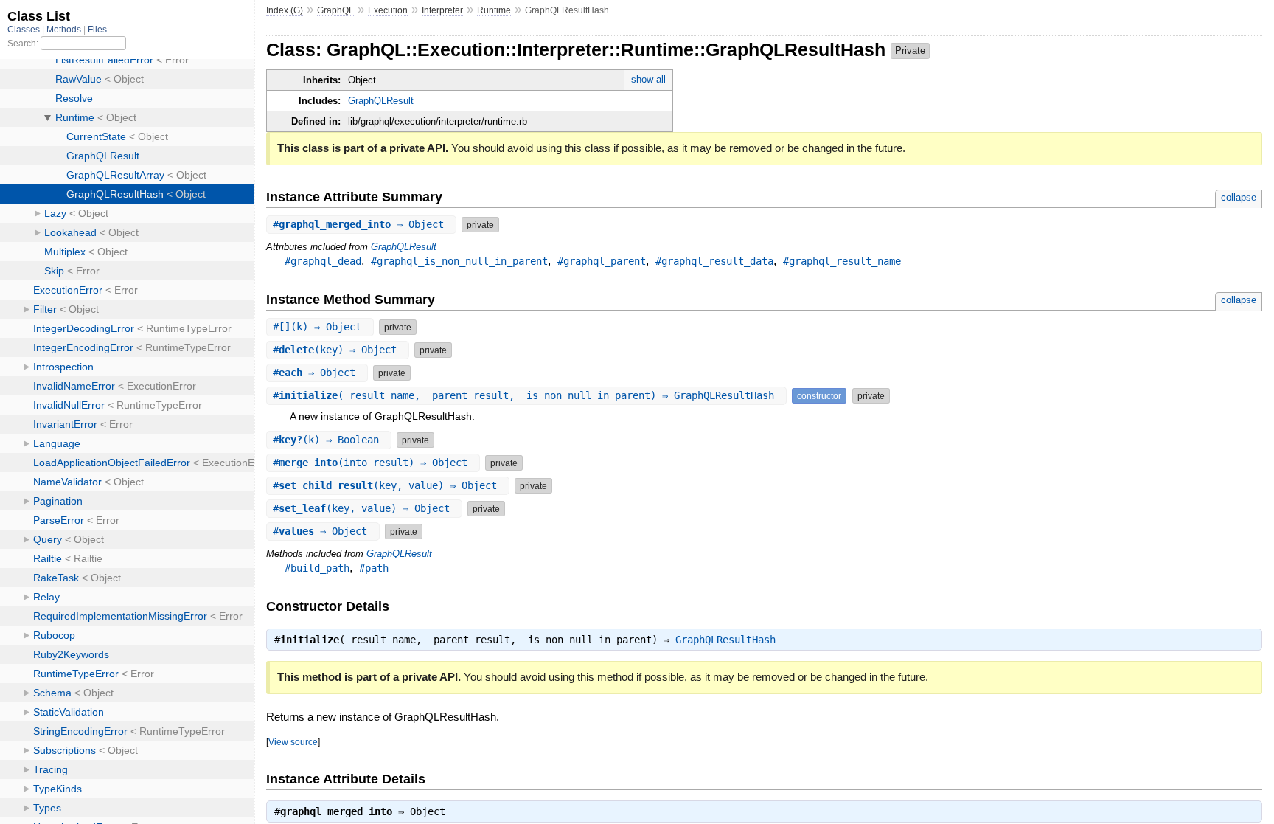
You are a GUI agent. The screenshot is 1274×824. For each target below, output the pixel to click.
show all (648, 79)
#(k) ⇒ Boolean (329, 440)
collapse (1238, 197)
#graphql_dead (323, 261)
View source (293, 742)
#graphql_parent (601, 261)
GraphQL (335, 10)
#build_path (317, 568)
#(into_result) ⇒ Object (373, 462)
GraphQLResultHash (725, 639)
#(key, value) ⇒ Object (388, 485)
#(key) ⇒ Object (338, 350)
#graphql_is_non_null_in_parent (459, 261)
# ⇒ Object (361, 224)
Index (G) (284, 10)
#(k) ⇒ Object (320, 327)
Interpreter (442, 10)
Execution (388, 10)
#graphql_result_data (714, 261)
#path (374, 568)
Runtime (494, 10)
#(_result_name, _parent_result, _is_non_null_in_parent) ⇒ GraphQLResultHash (526, 395)
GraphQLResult (381, 100)
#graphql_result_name (842, 261)
